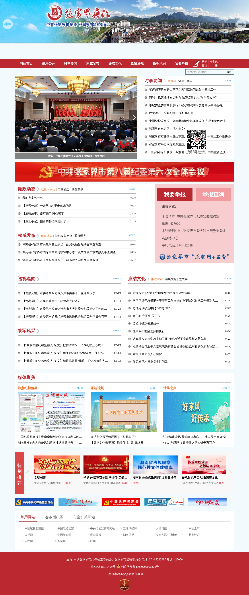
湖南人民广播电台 (167, 534)
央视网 (29, 534)
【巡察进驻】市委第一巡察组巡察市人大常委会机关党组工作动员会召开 (65, 308)
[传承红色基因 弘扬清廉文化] (178, 473)
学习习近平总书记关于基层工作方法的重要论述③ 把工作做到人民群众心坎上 (175, 300)
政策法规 (137, 63)
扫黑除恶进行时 (215, 477)
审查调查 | (47, 235)
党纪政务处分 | (64, 235)
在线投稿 (204, 63)
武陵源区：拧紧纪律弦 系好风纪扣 (171, 113)
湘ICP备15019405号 (102, 566)
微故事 (183, 279)
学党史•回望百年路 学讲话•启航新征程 (82, 477)
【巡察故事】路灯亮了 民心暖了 (43, 213)
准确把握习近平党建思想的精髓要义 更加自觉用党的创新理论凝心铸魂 (175, 346)
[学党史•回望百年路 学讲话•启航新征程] (80, 473)
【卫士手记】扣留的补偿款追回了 (44, 221)
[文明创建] (31, 473)
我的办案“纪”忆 (32, 197)
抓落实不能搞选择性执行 (149, 331)
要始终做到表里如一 (146, 323)
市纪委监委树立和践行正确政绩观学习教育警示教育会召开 (187, 105)
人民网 (29, 541)
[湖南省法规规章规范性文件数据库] (129, 473)
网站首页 (26, 63)
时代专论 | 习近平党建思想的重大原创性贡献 (161, 292)
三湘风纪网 (130, 528)
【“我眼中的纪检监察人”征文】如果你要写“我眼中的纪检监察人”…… (65, 360)
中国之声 (194, 528)
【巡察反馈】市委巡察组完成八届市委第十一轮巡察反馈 (58, 293)
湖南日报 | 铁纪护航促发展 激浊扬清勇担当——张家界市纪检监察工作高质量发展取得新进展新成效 (51, 442)
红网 (93, 541)
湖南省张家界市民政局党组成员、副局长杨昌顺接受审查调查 (61, 244)
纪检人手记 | (49, 189)
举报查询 (213, 194)
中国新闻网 (64, 534)
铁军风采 (159, 63)
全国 (189, 81)
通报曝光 (80, 235)
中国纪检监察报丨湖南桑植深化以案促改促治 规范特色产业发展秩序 (190, 120)
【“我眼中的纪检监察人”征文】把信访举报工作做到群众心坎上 (63, 345)
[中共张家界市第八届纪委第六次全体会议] (124, 172)
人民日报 (161, 528)
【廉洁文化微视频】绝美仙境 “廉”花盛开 (117, 442)
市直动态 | (64, 189)
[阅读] (42, 483)
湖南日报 (95, 534)
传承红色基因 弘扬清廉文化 (174, 477)
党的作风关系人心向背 (147, 354)
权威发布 (92, 63)
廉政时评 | (157, 279)
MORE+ (227, 80)
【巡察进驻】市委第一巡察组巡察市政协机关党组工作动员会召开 (64, 316)
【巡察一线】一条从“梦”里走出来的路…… (49, 205)
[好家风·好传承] (196, 412)
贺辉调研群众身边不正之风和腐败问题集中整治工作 (182, 89)
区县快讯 (77, 189)
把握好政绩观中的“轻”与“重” (151, 308)
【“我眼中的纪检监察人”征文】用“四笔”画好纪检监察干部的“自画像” (65, 353)
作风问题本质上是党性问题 (150, 361)
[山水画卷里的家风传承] (124, 412)
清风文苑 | (171, 279)
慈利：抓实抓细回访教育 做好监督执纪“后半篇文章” (183, 97)
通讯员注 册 (213, 63)
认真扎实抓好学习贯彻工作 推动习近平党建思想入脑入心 (169, 338)
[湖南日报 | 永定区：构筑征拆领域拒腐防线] (51, 412)
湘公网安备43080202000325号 (139, 566)
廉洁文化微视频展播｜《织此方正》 (114, 436)
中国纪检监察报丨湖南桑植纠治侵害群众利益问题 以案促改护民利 (51, 436)
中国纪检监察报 (34, 528)
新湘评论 (194, 534)
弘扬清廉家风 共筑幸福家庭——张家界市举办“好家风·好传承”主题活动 (196, 436)
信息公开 (48, 63)
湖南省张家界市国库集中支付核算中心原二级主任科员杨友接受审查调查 (69, 252)
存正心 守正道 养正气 (146, 315)
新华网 (61, 541)
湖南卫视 (128, 534)
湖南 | (182, 81)
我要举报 (181, 63)
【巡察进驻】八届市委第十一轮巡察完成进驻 (51, 301)
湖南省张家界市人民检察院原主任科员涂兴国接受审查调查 (60, 260)
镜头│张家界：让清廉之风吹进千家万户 (189, 442)
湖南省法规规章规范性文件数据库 (128, 477)
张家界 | (173, 81)
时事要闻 (70, 63)
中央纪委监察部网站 (102, 528)
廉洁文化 (115, 63)
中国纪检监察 (65, 528)
